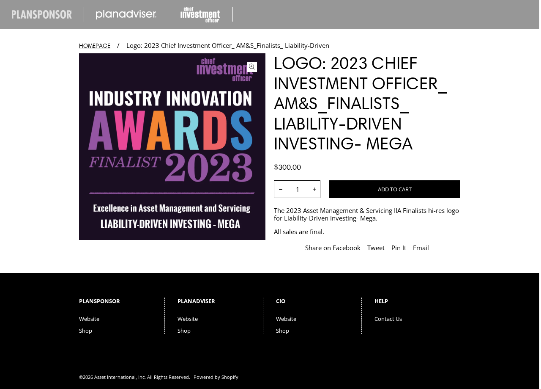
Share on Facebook (333, 247)
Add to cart (395, 189)
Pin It (398, 247)
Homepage (94, 46)
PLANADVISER (196, 301)
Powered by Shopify (216, 377)
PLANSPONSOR (99, 301)
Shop (85, 330)
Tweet (376, 247)
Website (89, 318)
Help (381, 301)
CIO (280, 301)
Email (421, 247)
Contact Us (388, 318)
